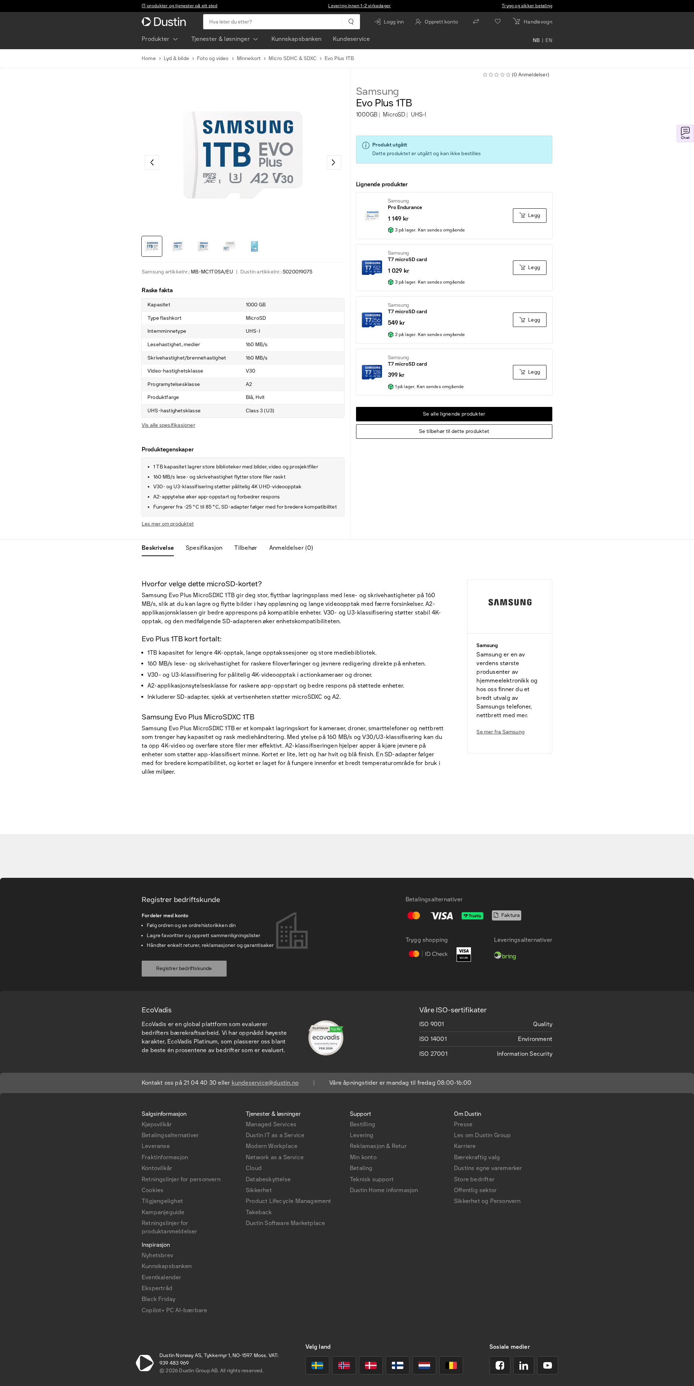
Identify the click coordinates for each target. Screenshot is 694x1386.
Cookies (152, 1190)
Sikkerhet (259, 1190)
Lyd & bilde (176, 58)
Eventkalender (161, 1277)
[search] (351, 21)
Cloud (254, 1168)
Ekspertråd (157, 1288)
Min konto (363, 1157)
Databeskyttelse (268, 1179)
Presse (463, 1124)
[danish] (371, 1365)
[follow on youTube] (547, 1365)
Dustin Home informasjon (384, 1190)
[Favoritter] (497, 21)
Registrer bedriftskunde (184, 968)
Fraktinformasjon (165, 1157)
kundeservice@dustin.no (265, 1082)
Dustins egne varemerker (488, 1168)
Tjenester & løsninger (220, 38)
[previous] (152, 162)
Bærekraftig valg (477, 1157)
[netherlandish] (424, 1365)
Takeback (259, 1212)
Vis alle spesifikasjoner (168, 425)
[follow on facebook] (499, 1365)
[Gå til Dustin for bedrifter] (165, 21)
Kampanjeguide (163, 1212)
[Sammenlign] (476, 21)
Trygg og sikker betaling (527, 5)
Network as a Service (275, 1157)
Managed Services (271, 1124)
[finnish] (398, 1365)
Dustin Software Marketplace (285, 1223)
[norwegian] (344, 1365)
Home (149, 58)
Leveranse (156, 1146)
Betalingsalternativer (170, 1135)
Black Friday (158, 1299)
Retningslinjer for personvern (181, 1179)
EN (548, 40)
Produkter (156, 38)
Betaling (361, 1168)
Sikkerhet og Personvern (487, 1201)
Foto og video (213, 58)
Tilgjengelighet (162, 1201)
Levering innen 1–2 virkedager (359, 5)
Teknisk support (372, 1179)
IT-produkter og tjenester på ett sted (179, 5)
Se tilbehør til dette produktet (454, 431)
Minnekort (249, 58)
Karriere (465, 1146)
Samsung (377, 91)
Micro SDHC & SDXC (292, 58)
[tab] (161, 548)
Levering (362, 1135)
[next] (334, 162)
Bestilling (362, 1124)
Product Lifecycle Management (288, 1201)
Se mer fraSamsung (500, 732)
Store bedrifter (474, 1179)
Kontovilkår (157, 1168)
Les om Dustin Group (482, 1135)
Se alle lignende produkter (454, 414)
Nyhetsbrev (157, 1255)
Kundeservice (351, 38)
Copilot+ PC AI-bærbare (174, 1310)
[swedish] (317, 1365)
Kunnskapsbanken (296, 38)
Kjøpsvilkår (157, 1124)
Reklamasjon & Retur (378, 1146)
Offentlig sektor (475, 1190)
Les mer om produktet (168, 524)
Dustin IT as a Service (275, 1135)
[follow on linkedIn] (523, 1365)
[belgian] (451, 1365)
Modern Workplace (271, 1146)
